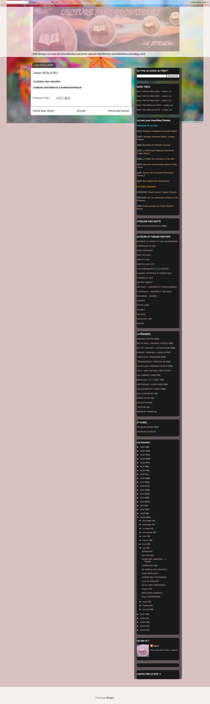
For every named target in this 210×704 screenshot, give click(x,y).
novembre (147, 524)
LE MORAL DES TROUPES (154, 569)
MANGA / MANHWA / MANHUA (151, 352)
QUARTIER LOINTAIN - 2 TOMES (154, 560)
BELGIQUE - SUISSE (147, 296)
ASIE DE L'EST (144, 255)
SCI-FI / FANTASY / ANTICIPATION (153, 347)
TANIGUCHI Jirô (149, 565)
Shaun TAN (147, 588)
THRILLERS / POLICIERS (148, 357)
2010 (142, 509)
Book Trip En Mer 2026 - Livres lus (154, 91)
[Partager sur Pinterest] (69, 98)
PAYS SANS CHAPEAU (152, 592)
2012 (142, 501)
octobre (147, 528)
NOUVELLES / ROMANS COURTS (152, 366)
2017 (142, 482)
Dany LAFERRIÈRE (151, 596)
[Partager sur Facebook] (66, 98)
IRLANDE (141, 314)
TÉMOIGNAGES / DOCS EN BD (151, 361)
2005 (143, 622)
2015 (142, 490)
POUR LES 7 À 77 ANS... (148, 379)
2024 (142, 454)
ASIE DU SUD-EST (146, 264)
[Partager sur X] (63, 98)
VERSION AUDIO (145, 431)
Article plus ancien (118, 110)
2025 (143, 450)
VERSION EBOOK (145, 427)
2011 (142, 505)
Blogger (110, 697)
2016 (142, 486)
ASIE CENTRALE (145, 250)
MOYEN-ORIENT (145, 282)
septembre (148, 532)
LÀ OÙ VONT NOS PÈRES (153, 585)
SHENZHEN (147, 551)
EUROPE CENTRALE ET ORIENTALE (154, 273)
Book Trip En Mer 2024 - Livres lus (154, 100)
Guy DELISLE (148, 555)
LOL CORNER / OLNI (146, 375)
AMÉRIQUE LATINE (146, 246)
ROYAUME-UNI (144, 318)
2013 (142, 497)
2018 (142, 478)
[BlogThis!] (60, 98)
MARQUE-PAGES (145, 411)
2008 (143, 517)
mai (144, 547)
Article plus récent (43, 110)
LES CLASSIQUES (145, 393)
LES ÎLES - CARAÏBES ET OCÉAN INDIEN (157, 286)
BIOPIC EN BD (143, 398)
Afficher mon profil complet (164, 650)
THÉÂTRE (141, 407)
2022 (142, 462)
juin (145, 544)
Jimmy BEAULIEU (150, 573)
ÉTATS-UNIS (143, 305)
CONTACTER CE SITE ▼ (149, 674)
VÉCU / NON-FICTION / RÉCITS (151, 370)
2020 (143, 470)
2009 (143, 513)
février (146, 605)
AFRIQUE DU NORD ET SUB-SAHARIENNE (157, 241)
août (145, 536)
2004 (143, 626)
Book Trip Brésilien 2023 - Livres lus (155, 105)
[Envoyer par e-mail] (57, 98)
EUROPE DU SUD (145, 277)
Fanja (156, 645)
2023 (142, 458)
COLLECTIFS (143, 402)
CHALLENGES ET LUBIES (149, 388)
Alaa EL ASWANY (150, 581)
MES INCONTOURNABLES (149, 226)
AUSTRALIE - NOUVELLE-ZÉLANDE (154, 291)
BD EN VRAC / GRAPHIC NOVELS (152, 343)
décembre (147, 520)
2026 (143, 447)
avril (145, 601)
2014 (142, 493)
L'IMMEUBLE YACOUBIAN (154, 577)
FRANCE (141, 309)
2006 (143, 618)
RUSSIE (140, 323)
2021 (142, 466)
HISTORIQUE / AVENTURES (150, 384)
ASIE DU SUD (143, 259)
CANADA (141, 300)
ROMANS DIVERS (145, 338)
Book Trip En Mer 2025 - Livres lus (154, 96)
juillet (146, 540)
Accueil (81, 110)
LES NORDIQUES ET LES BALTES (152, 268)
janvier (146, 609)
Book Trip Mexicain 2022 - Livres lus (154, 109)
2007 (143, 614)
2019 (142, 474)
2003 (143, 630)
